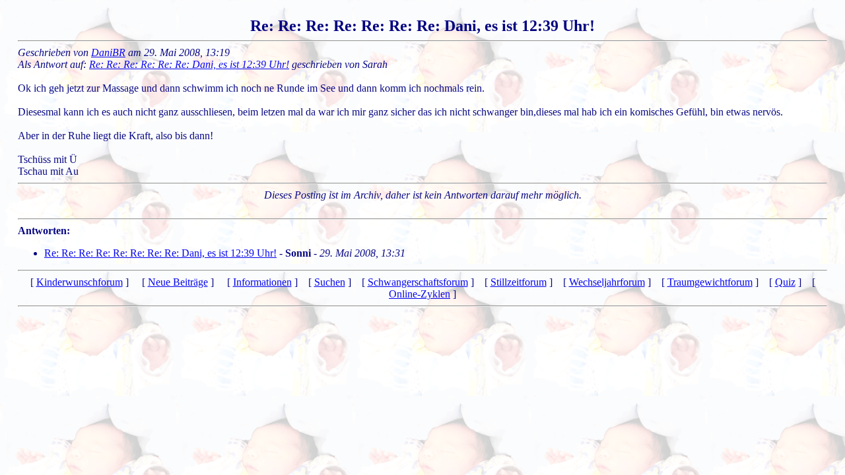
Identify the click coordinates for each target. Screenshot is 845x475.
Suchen (329, 282)
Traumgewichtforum (710, 282)
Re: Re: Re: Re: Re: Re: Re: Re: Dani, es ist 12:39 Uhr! (160, 253)
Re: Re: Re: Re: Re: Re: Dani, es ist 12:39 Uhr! (189, 64)
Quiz (785, 282)
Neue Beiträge (178, 282)
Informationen (262, 282)
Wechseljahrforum (607, 282)
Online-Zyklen (419, 294)
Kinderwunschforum (79, 282)
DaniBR (108, 52)
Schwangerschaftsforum (418, 282)
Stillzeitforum (518, 282)
